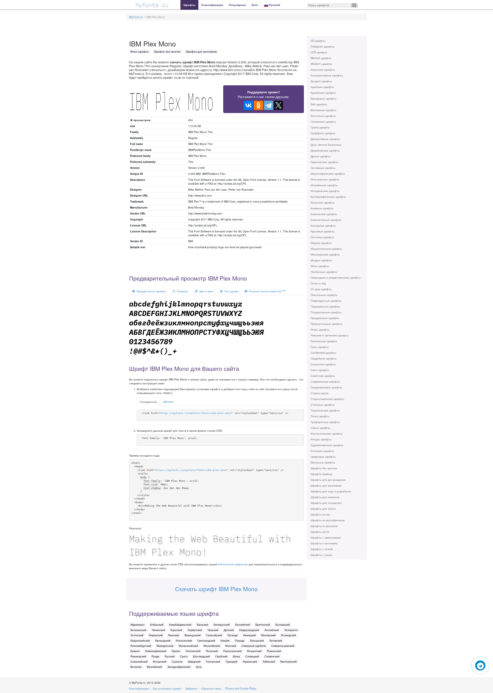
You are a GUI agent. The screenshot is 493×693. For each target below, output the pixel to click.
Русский (274, 5)
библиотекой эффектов (232, 564)
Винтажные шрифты (323, 110)
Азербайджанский (180, 624)
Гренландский (206, 640)
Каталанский (138, 630)
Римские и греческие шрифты (329, 335)
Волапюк (136, 667)
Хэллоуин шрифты (322, 451)
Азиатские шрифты (323, 69)
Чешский (212, 630)
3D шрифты (318, 41)
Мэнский (230, 646)
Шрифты (189, 5)
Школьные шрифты (323, 462)
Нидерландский (249, 630)
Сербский (221, 656)
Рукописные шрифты (324, 341)
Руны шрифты (320, 347)
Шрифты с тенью (321, 555)
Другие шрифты (321, 156)
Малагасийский (188, 646)
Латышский (257, 640)
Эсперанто (291, 630)
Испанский (159, 661)
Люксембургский (140, 646)
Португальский (232, 651)
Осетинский (193, 651)
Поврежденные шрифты (326, 301)
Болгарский (282, 624)
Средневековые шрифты (326, 387)
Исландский (288, 635)
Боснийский (242, 624)
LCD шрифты (319, 52)
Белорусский (222, 624)
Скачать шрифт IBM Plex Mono (216, 589)
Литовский (275, 640)
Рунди (155, 656)
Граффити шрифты (323, 133)
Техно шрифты (320, 416)
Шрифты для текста (323, 508)
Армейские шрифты (323, 93)
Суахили (177, 661)
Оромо (176, 651)
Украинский (250, 661)
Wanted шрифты (321, 58)
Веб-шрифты (319, 104)
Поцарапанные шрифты (326, 312)
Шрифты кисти (320, 532)
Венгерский (268, 635)
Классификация (212, 5)
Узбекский (268, 661)
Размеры (181, 291)
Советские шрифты (323, 376)
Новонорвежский (155, 651)
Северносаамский (282, 646)
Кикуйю (225, 640)
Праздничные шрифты (325, 318)
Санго (184, 656)
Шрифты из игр (320, 514)
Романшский (138, 656)
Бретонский (262, 624)
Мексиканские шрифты (325, 254)
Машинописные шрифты (326, 249)
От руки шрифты (321, 289)
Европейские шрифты (324, 162)
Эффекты (191, 688)
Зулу (198, 667)
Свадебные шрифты (323, 358)
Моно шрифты (320, 266)
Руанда (239, 640)
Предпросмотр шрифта (150, 291)
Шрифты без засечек (324, 468)
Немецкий (249, 635)
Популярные (237, 5)
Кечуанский (254, 651)
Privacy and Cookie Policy (241, 688)
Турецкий (231, 661)
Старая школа (320, 393)
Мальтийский (212, 646)
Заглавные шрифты (323, 168)
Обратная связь (211, 688)
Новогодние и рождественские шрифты (336, 277)
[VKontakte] (248, 105)
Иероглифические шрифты (328, 173)
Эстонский (136, 635)
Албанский (156, 624)
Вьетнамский (288, 661)
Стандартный (148, 402)
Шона (236, 656)
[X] (278, 105)
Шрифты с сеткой (322, 549)
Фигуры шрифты (321, 439)
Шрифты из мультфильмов (328, 520)
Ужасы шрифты (320, 428)
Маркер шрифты (321, 243)
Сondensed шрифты (323, 352)
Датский (229, 630)
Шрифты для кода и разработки (331, 491)
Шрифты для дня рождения (328, 480)
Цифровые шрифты (323, 456)
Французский (192, 635)
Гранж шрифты (320, 127)
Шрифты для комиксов (325, 497)
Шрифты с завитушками (326, 537)
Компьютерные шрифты (326, 220)
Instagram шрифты (322, 46)
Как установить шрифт (167, 688)
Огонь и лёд (318, 283)
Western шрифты (321, 64)
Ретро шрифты (320, 329)
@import (168, 402)
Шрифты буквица (321, 474)
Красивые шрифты (322, 231)
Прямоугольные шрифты (326, 324)
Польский (212, 651)
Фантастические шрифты (326, 433)
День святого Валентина (326, 145)
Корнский (176, 630)
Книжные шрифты (322, 208)
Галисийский (214, 635)
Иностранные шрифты (325, 179)
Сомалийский (139, 661)
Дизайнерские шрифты (325, 150)
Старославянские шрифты (327, 399)
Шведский (194, 661)
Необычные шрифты (324, 272)
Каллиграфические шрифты (328, 197)
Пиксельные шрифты (324, 295)
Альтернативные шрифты (327, 75)
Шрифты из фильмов (324, 526)
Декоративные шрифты (325, 139)
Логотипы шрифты (322, 237)
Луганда (232, 635)
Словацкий (252, 656)
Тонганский (213, 661)
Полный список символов (266, 291)
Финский (173, 635)
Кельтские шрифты (323, 202)
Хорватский (195, 630)
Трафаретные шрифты (325, 422)
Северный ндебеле (253, 646)
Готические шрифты (323, 121)
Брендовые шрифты (323, 98)
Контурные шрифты (323, 225)
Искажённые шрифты (324, 185)
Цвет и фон (205, 291)
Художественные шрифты (327, 445)
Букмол (135, 651)
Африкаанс (137, 624)
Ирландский (162, 640)
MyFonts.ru (136, 17)
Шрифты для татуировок (326, 503)
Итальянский (184, 640)
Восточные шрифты (323, 116)
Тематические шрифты (325, 410)
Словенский (271, 656)
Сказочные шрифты (323, 364)
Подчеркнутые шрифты (325, 306)
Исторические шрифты (325, 191)
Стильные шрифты (323, 404)
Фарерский (156, 635)
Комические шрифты (324, 214)
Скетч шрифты (320, 370)
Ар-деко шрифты (321, 81)
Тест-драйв (230, 291)
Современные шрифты (325, 381)
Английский (271, 630)
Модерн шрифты (321, 260)
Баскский (202, 624)
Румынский (274, 651)
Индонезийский (140, 640)
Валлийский (154, 667)
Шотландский (201, 656)
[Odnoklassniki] (258, 105)
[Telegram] (268, 105)
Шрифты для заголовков (326, 485)
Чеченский (158, 630)
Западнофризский (178, 667)
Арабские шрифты (322, 87)
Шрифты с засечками (324, 543)
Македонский (165, 646)
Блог (255, 5)
